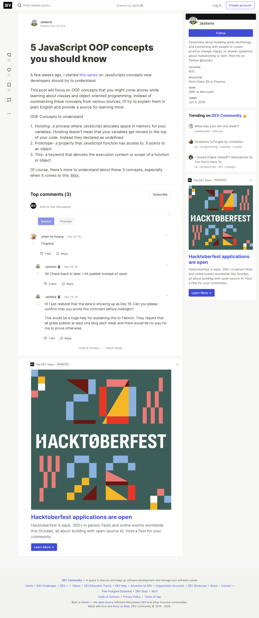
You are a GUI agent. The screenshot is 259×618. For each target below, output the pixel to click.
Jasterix (46, 22)
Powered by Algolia (128, 5)
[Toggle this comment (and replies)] (33, 243)
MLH (154, 591)
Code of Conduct (89, 347)
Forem (85, 602)
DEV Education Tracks (97, 585)
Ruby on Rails (121, 606)
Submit (46, 221)
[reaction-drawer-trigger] (9, 57)
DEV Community (226, 115)
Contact (226, 585)
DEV (143, 602)
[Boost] (9, 100)
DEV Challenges (46, 585)
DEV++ (64, 585)
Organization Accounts (170, 585)
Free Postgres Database (117, 591)
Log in (217, 5)
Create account (240, 5)
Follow (220, 33)
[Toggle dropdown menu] (167, 235)
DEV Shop (142, 591)
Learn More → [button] (44, 547)
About (214, 585)
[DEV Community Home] (8, 5)
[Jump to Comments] (9, 72)
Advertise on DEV (141, 585)
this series (88, 75)
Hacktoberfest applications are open (81, 517)
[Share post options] (9, 113)
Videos (76, 585)
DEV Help (121, 585)
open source (105, 602)
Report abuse (114, 347)
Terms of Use (152, 596)
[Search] (19, 5)
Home (29, 585)
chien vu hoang (52, 236)
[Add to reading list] (9, 87)
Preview (66, 221)
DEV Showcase (197, 585)
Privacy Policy (132, 596)
